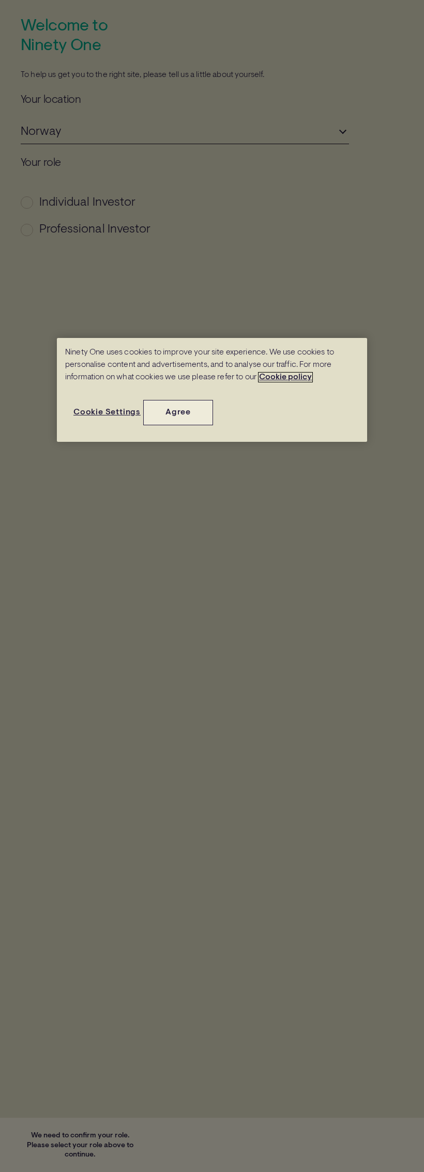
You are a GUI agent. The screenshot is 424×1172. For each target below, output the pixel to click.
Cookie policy (285, 377)
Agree (178, 412)
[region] (212, 389)
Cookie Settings (107, 412)
